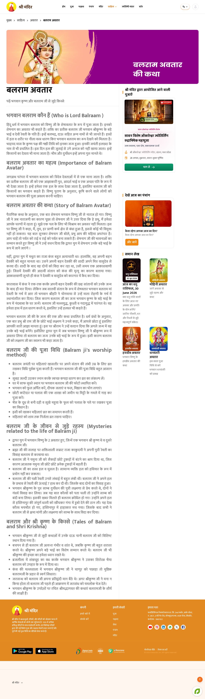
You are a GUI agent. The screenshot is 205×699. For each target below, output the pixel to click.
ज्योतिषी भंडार (128, 6)
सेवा (114, 625)
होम (63, 6)
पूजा (72, 6)
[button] (132, 242)
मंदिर (101, 6)
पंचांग (91, 6)
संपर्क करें (84, 619)
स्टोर (141, 6)
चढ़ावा (81, 6)
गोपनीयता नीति (149, 649)
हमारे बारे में (85, 614)
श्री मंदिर (15, 683)
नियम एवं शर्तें (162, 649)
